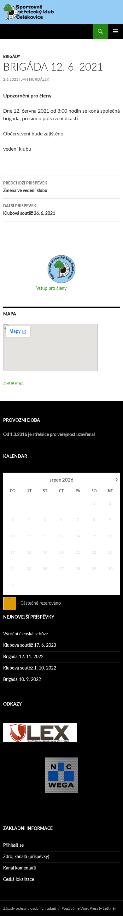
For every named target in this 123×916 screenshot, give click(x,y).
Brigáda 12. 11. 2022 (23, 657)
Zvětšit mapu (14, 383)
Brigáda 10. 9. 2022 (22, 679)
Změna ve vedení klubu (25, 187)
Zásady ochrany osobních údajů (29, 908)
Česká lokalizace (18, 879)
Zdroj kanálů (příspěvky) (26, 857)
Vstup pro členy (51, 288)
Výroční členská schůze (25, 634)
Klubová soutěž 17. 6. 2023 (29, 645)
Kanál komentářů (19, 868)
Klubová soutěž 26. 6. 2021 (29, 210)
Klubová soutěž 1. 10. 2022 (29, 668)
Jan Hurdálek (35, 79)
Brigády (11, 57)
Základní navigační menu (115, 31)
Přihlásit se (13, 845)
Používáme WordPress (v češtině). (89, 908)
